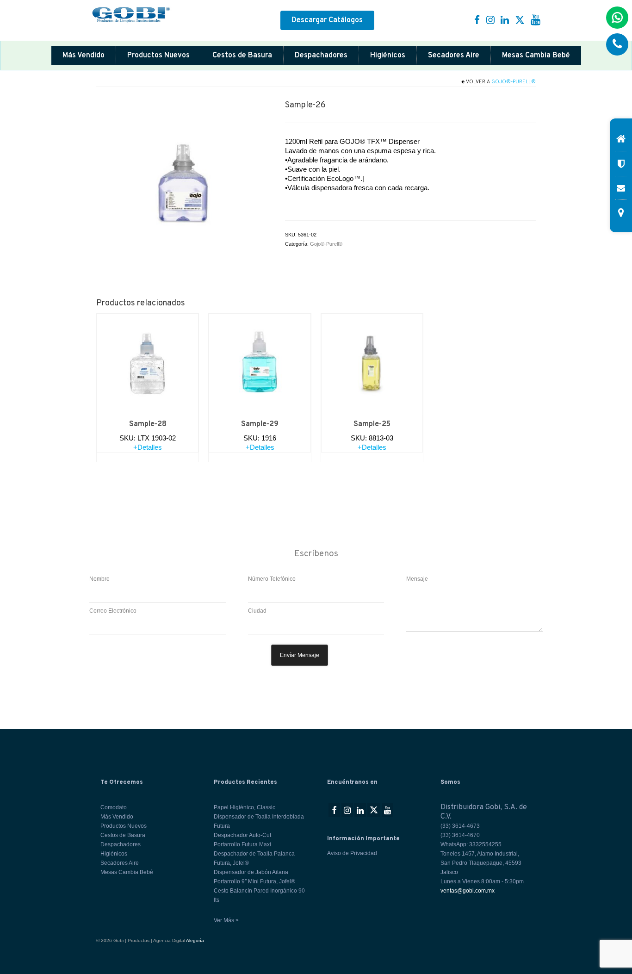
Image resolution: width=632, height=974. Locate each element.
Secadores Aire (453, 55)
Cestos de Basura (242, 55)
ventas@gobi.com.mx (467, 890)
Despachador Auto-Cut (242, 835)
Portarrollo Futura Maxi (242, 844)
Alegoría (195, 940)
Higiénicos (387, 55)
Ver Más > (226, 920)
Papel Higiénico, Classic (244, 807)
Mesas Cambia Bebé (536, 55)
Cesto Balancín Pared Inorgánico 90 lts (259, 895)
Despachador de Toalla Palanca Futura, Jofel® (254, 858)
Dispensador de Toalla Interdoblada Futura (259, 821)
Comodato (113, 807)
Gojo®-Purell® (513, 82)
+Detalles (147, 447)
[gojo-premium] (183, 183)
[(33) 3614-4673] (617, 44)
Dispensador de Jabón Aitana (251, 872)
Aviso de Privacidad (352, 853)
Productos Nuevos (158, 55)
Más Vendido (83, 55)
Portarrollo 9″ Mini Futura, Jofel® (254, 881)
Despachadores (321, 55)
